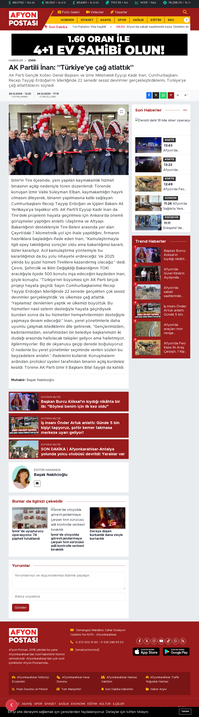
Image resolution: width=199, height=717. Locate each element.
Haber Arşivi (159, 689)
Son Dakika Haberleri (119, 689)
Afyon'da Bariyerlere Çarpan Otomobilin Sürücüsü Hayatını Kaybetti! (172, 167)
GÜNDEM (67, 20)
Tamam (185, 711)
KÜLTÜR (105, 703)
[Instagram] (154, 641)
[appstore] (146, 652)
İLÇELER (118, 703)
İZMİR (32, 60)
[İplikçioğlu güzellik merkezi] (99, 44)
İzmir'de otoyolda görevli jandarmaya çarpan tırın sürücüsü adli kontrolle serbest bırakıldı (67, 542)
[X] (147, 641)
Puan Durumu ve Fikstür (32, 689)
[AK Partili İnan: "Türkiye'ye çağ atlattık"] (69, 139)
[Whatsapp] (175, 641)
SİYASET (87, 20)
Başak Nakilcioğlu (50, 475)
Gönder (21, 607)
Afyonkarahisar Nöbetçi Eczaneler (30, 679)
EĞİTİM (156, 20)
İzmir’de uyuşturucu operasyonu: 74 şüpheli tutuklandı (27, 535)
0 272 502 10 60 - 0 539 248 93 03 (99, 642)
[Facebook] (139, 641)
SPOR (122, 20)
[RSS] (183, 641)
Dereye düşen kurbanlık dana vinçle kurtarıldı (106, 535)
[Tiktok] (168, 641)
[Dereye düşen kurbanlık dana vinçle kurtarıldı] (107, 517)
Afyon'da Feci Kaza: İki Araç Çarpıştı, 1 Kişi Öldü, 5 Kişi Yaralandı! (174, 187)
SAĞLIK (138, 20)
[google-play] (176, 652)
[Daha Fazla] (171, 95)
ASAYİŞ (105, 20)
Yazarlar (121, 12)
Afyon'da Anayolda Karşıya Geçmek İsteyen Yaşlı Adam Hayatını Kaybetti (174, 148)
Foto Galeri (70, 12)
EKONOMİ (78, 703)
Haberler (16, 60)
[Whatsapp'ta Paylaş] (163, 95)
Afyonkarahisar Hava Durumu (73, 679)
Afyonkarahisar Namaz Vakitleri (119, 679)
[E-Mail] (37, 483)
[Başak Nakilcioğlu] (21, 477)
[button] (186, 20)
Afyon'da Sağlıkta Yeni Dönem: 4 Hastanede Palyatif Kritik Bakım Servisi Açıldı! (175, 206)
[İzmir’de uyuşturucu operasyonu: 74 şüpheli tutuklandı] (30, 517)
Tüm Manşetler (71, 689)
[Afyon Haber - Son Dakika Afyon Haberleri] (23, 19)
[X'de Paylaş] (156, 95)
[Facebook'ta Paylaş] (149, 95)
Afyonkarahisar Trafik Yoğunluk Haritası (162, 679)
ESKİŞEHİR (171, 217)
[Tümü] (185, 110)
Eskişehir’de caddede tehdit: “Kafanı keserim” (174, 226)
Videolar (97, 12)
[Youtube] (161, 641)
